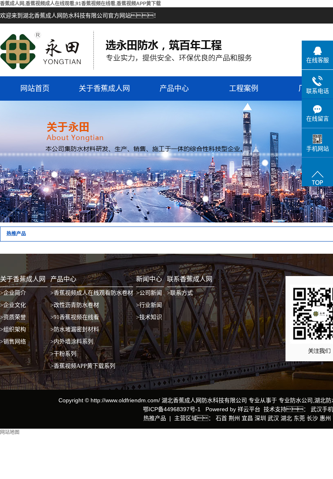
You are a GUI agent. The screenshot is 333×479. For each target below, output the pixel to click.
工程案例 (243, 88)
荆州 (234, 418)
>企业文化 (13, 305)
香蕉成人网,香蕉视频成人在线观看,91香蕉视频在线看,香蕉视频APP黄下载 (80, 3)
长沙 (312, 418)
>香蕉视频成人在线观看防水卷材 (91, 293)
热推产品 (154, 418)
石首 (221, 418)
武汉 (273, 418)
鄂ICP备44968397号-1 (172, 409)
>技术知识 (149, 317)
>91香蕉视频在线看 (74, 317)
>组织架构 (13, 329)
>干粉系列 (63, 354)
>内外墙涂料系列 (71, 342)
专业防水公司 (296, 400)
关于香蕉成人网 (104, 88)
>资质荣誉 (13, 317)
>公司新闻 (149, 293)
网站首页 (35, 88)
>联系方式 (180, 293)
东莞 (299, 418)
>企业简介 (13, 293)
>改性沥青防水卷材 (74, 305)
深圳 (260, 418)
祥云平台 (249, 409)
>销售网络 (13, 342)
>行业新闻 (149, 305)
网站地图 (9, 432)
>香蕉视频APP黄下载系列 (82, 366)
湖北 (286, 418)
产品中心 (174, 88)
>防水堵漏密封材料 (74, 329)
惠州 (325, 418)
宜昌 (247, 418)
